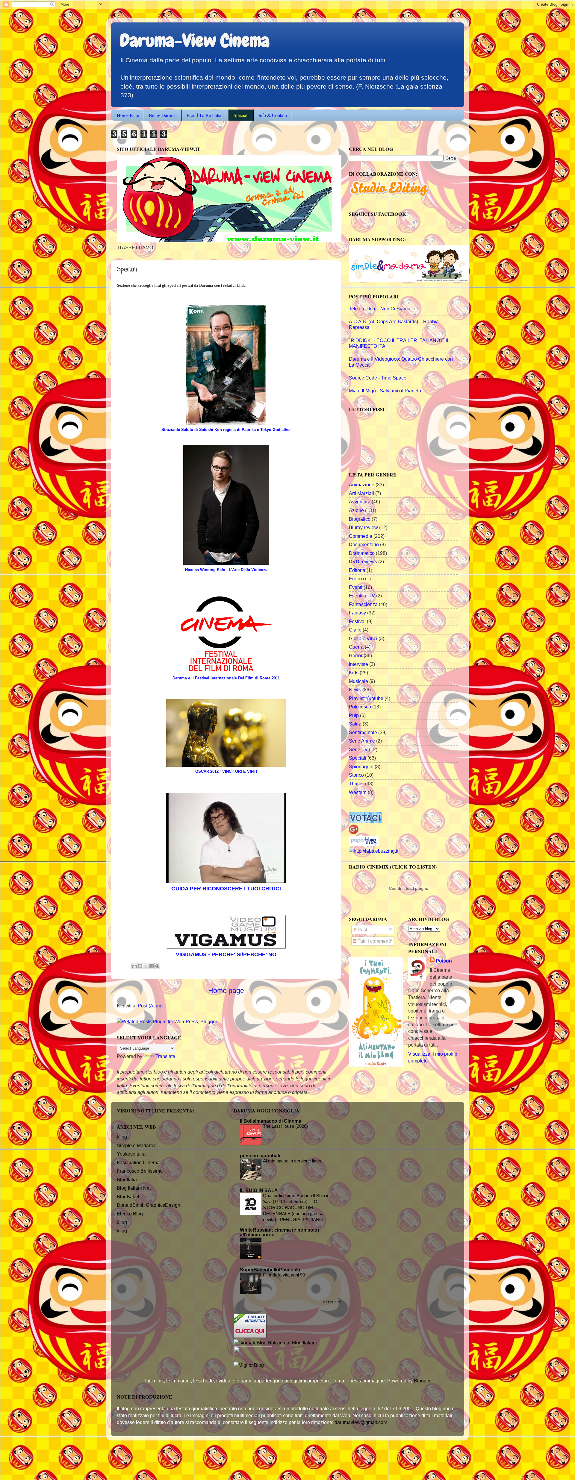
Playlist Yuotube (366, 698)
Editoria (357, 570)
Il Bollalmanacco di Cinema (270, 1121)
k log (122, 1136)
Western (358, 792)
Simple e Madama (136, 1145)
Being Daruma (163, 115)
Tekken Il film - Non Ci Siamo (379, 308)
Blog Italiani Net (134, 1188)
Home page (226, 991)
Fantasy (357, 612)
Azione (356, 510)
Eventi (355, 587)
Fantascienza (363, 604)
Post (361, 929)
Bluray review (363, 527)
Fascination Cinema (138, 1162)
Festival (357, 621)
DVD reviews (363, 561)
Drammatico (362, 553)
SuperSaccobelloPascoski (270, 1269)
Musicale (358, 681)
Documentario (364, 544)
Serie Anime (362, 740)
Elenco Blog (130, 1213)
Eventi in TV (362, 595)
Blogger (422, 1380)
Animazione (361, 484)
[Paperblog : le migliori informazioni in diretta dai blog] (364, 844)
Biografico (359, 519)
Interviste (358, 664)
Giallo (355, 629)
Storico (356, 775)
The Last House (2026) (285, 1126)
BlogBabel (128, 1196)
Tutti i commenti (373, 941)
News (355, 689)
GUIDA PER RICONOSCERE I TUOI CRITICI (226, 889)
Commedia (360, 536)
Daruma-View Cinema (195, 40)
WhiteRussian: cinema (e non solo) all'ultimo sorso (279, 1232)
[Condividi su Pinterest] (157, 966)
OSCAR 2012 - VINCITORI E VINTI (226, 771)
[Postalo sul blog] (140, 966)
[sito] (365, 821)
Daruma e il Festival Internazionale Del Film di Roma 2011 (226, 678)
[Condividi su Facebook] (152, 966)
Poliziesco (360, 706)
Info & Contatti (272, 115)
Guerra (356, 646)
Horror (355, 655)
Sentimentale (363, 732)
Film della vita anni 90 (284, 1274)
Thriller (356, 783)
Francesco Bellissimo (140, 1171)
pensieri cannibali (260, 1155)
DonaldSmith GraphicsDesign (148, 1205)
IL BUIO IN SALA (259, 1190)
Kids (353, 672)
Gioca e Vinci (363, 638)
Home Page (128, 115)
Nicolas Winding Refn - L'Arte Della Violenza (226, 569)
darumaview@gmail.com (361, 1422)
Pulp (354, 715)
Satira (355, 723)
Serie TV (358, 749)
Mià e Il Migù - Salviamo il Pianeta (385, 390)
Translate (165, 1056)
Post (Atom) (150, 1005)
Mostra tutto (332, 1302)
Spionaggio (361, 766)
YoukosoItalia (131, 1153)
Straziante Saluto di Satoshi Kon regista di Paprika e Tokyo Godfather (226, 429)
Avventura (359, 501)
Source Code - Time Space (377, 377)
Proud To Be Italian (205, 115)
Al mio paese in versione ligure (293, 1160)
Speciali (241, 115)
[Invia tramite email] (134, 966)
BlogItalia (127, 1179)
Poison (444, 960)
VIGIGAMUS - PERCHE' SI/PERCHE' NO (226, 954)
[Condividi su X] (146, 966)
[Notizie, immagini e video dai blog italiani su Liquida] (253, 1358)
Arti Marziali (361, 493)
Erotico (356, 578)
